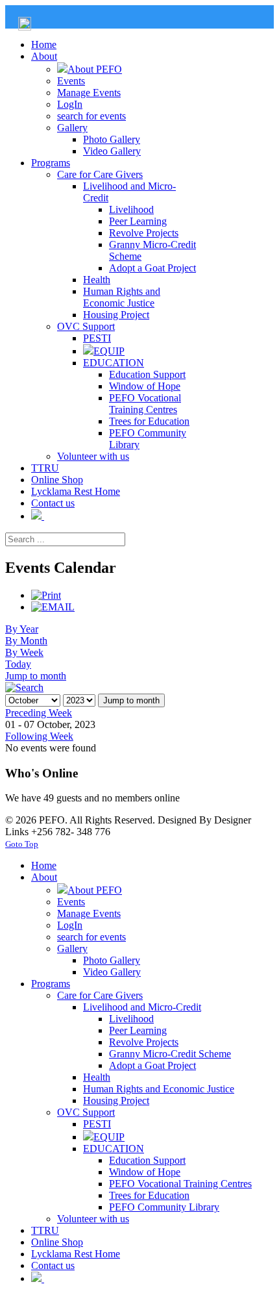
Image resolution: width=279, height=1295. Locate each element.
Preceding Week (38, 712)
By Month (26, 640)
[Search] (24, 687)
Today (18, 664)
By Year (21, 629)
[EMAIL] (53, 606)
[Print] (46, 595)
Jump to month (35, 675)
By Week (24, 652)
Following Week (39, 736)
